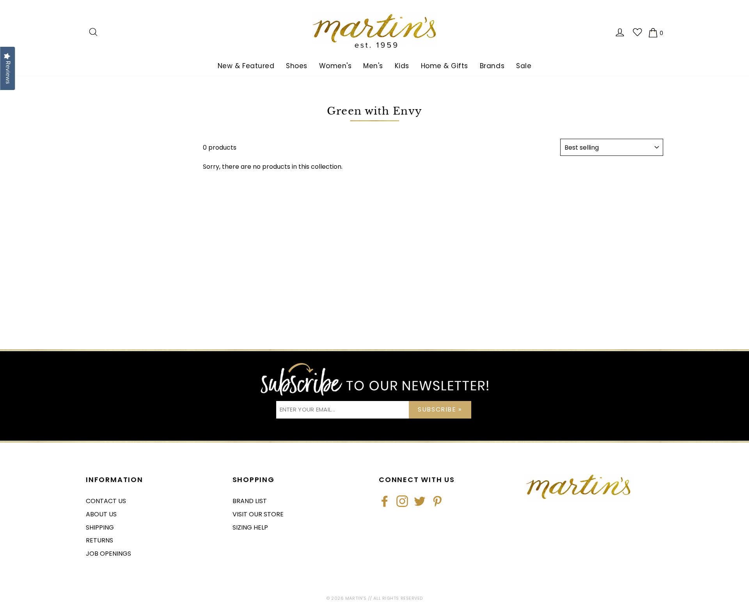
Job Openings (108, 553)
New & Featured (246, 66)
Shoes (296, 66)
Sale (523, 66)
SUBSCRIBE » (440, 409)
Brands (492, 66)
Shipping (100, 527)
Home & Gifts (444, 66)
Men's (373, 66)
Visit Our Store (258, 514)
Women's (335, 66)
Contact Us (106, 500)
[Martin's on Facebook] (384, 501)
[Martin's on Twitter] (420, 501)
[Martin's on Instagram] (402, 501)
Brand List (250, 500)
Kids (402, 66)
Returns (99, 540)
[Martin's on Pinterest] (437, 501)
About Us (101, 514)
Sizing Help (250, 527)
